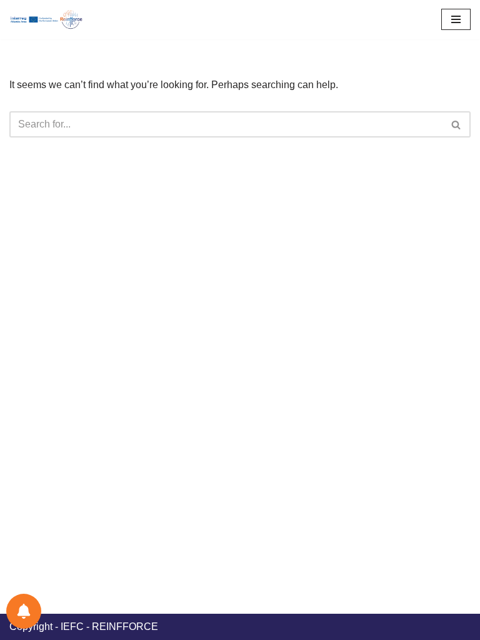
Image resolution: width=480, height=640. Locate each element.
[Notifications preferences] (23, 611)
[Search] (456, 124)
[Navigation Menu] (456, 19)
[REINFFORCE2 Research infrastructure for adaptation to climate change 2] (50, 20)
